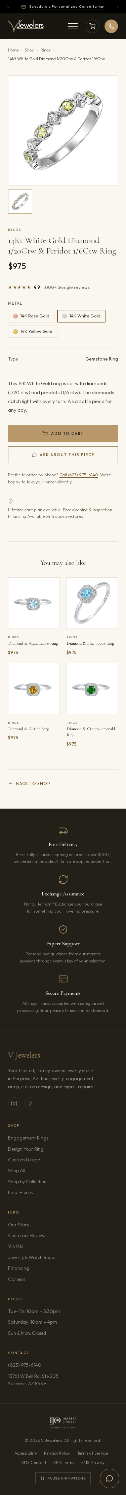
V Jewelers (24, 1055)
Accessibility (25, 1453)
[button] (63, 130)
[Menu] (73, 26)
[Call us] (111, 26)
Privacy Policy (57, 1453)
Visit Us (15, 1246)
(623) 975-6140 (24, 1365)
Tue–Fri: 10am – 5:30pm (34, 1311)
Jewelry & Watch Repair (32, 1257)
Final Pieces (20, 1192)
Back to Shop (33, 783)
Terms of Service (92, 1453)
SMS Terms (63, 1462)
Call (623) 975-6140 (78, 474)
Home (13, 50)
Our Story (18, 1225)
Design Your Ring (26, 1149)
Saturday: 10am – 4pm (32, 1322)
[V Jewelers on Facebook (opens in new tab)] (30, 1103)
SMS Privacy (93, 1462)
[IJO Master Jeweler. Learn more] (63, 1423)
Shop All (16, 1170)
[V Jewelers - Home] (26, 26)
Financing (18, 1268)
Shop (29, 50)
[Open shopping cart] (92, 26)
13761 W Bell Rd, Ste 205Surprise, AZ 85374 (47, 1380)
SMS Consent (34, 1462)
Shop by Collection (27, 1182)
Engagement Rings (28, 1138)
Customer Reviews (27, 1235)
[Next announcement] (118, 6)
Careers (35, 1279)
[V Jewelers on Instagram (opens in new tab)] (14, 1103)
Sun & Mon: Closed (27, 1333)
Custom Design (24, 1160)
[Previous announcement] (8, 6)
